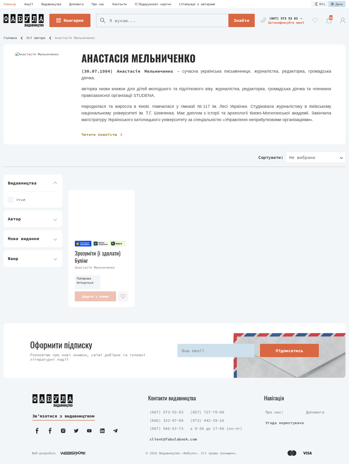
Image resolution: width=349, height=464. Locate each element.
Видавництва (51, 4)
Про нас (98, 4)
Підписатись (289, 350)
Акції (28, 4)
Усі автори (35, 38)
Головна (10, 38)
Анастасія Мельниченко (95, 267)
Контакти (119, 4)
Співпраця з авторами (197, 4)
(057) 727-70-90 (207, 412)
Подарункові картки (155, 4)
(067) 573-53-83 (167, 412)
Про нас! (274, 412)
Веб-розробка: (44, 453)
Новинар (10, 4)
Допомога (76, 4)
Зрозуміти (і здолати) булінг (97, 256)
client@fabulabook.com (173, 439)
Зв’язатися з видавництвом (63, 416)
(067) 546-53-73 (167, 428)
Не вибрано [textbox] (302, 157)
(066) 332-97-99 (167, 420)
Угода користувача (284, 422)
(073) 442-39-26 (207, 420)
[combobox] (315, 157)
